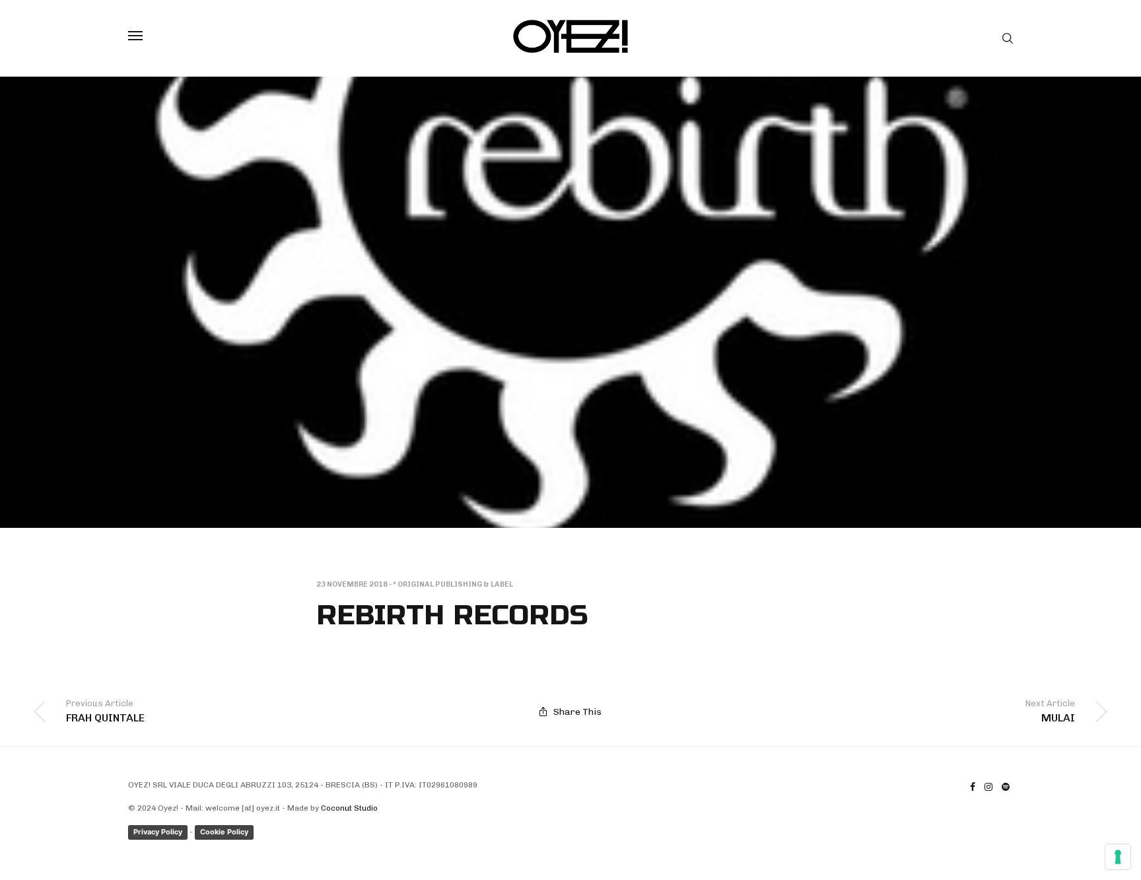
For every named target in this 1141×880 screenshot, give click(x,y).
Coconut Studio (349, 808)
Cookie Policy (224, 831)
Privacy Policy (157, 831)
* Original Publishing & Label (453, 584)
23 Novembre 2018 (352, 584)
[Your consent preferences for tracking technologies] (1117, 856)
